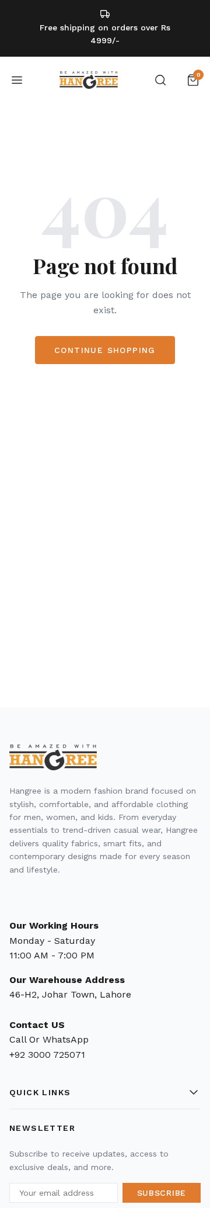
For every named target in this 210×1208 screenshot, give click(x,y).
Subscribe (161, 1192)
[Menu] (17, 80)
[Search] (160, 80)
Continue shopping (105, 350)
